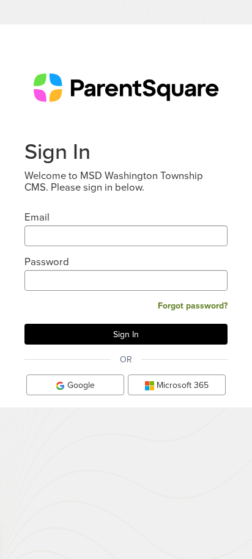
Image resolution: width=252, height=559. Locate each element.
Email (37, 216)
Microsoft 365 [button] (181, 385)
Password (46, 261)
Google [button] (80, 385)
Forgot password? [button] (193, 305)
